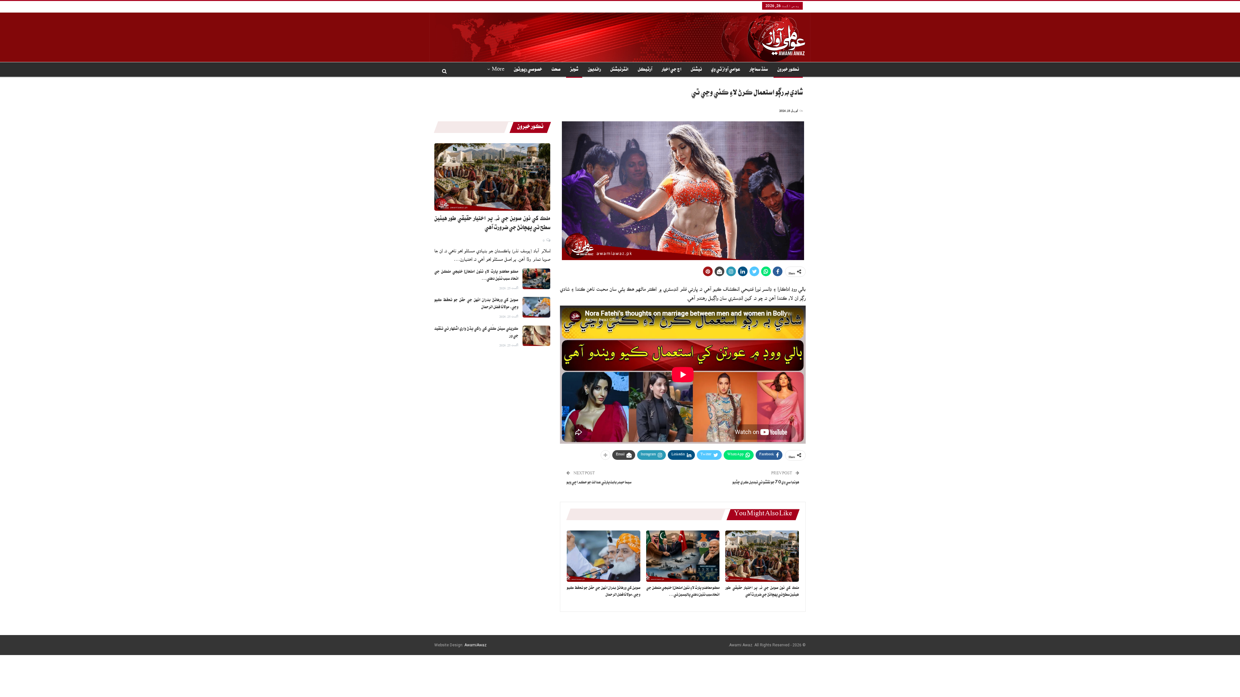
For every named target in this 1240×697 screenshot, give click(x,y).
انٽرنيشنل (619, 70)
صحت (556, 70)
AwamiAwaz (475, 645)
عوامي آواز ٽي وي (725, 70)
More (498, 70)
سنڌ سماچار (758, 70)
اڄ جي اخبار (671, 70)
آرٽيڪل (645, 70)
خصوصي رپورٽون (528, 70)
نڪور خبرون (788, 70)
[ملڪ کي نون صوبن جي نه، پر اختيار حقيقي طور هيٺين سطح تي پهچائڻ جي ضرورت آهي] (762, 556)
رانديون (594, 70)
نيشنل (696, 70)
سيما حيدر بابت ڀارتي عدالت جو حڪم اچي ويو (598, 482)
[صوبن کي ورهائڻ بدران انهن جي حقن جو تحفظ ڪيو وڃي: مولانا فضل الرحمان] (603, 556)
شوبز (574, 70)
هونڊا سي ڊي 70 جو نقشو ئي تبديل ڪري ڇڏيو (765, 482)
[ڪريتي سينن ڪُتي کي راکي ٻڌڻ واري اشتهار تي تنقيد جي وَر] (536, 336)
